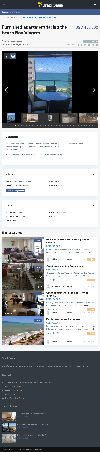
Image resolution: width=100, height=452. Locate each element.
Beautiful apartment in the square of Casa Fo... (67, 241)
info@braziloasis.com (13, 390)
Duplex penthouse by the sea (63, 319)
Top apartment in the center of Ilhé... (33, 413)
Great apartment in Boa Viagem (64, 266)
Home (4, 17)
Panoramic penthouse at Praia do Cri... (33, 424)
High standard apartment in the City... (33, 435)
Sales (19, 41)
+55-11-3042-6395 (13, 386)
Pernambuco (24, 185)
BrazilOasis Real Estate (14, 398)
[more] (49, 255)
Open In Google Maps (16, 191)
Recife (26, 44)
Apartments (12, 17)
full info (91, 280)
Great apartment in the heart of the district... (67, 294)
